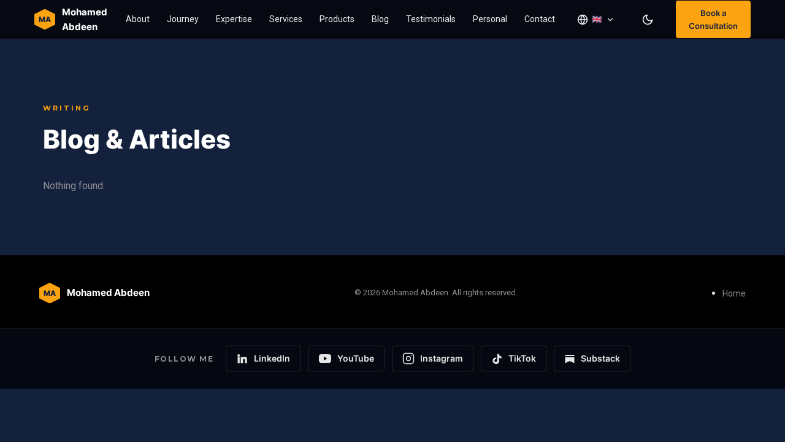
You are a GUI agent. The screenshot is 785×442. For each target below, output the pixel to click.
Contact (539, 19)
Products (337, 19)
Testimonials (431, 19)
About (138, 19)
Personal (490, 19)
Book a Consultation (713, 19)
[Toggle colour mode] (648, 20)
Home (734, 293)
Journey (183, 19)
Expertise (234, 19)
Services (285, 19)
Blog (380, 19)
